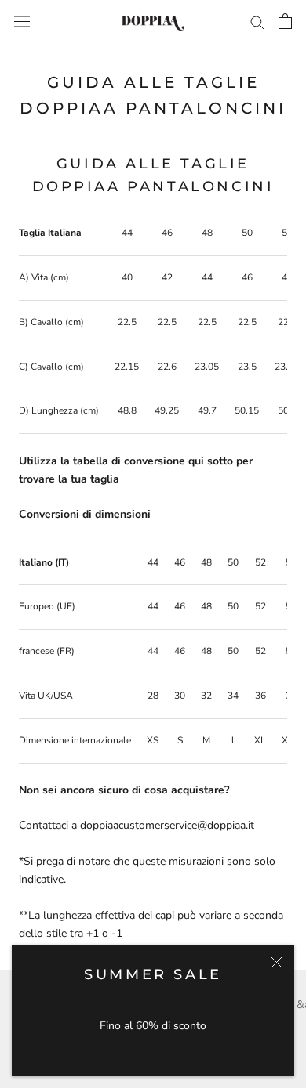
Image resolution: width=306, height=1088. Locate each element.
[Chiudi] (276, 962)
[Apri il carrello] (285, 21)
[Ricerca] (257, 21)
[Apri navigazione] (22, 21)
